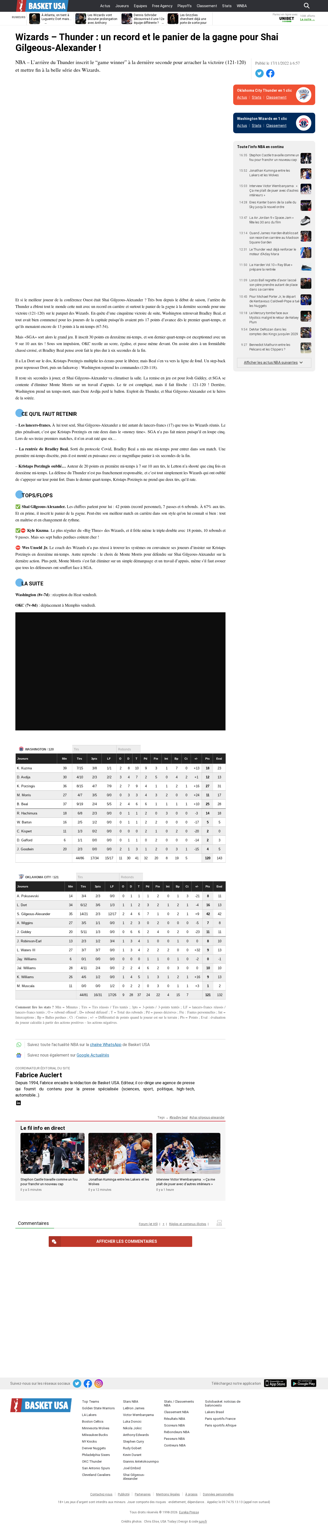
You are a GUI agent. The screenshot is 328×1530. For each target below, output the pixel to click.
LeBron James (134, 1408)
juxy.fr (203, 1521)
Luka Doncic (132, 1421)
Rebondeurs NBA (176, 1432)
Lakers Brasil (214, 1412)
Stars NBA (130, 1401)
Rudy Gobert (132, 1448)
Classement (276, 97)
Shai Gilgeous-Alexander (134, 1477)
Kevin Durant (132, 1455)
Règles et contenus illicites (187, 1224)
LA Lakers (89, 1415)
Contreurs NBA (175, 1445)
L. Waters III (26, 950)
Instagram (99, 1383)
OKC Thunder (92, 1461)
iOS (276, 1384)
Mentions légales (168, 1494)
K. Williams (25, 977)
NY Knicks (89, 1441)
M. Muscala (25, 986)
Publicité (123, 1494)
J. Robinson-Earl (29, 941)
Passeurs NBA (174, 1439)
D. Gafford (24, 840)
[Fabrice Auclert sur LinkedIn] (18, 1104)
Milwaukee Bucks (95, 1435)
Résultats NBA (174, 1419)
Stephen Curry (133, 1441)
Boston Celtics (93, 1421)
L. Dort (22, 905)
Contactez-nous (101, 1494)
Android (303, 1384)
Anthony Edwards (136, 1435)
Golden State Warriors (98, 1408)
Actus (242, 97)
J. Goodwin (25, 849)
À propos (191, 1494)
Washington (35, 749)
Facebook (270, 73)
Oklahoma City (38, 877)
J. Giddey (24, 932)
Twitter (259, 73)
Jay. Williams (27, 959)
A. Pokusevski (28, 896)
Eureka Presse (189, 1512)
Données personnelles (218, 1494)
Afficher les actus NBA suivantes (271, 362)
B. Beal (22, 804)
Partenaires (143, 1494)
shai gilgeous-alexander (207, 1117)
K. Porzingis (26, 786)
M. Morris (24, 795)
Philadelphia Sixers (96, 1455)
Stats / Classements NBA (179, 1403)
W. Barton (24, 822)
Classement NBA (176, 1412)
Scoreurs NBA (174, 1425)
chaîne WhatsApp (105, 1044)
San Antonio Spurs (96, 1468)
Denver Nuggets (94, 1448)
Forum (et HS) (148, 1224)
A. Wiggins (25, 923)
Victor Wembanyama (138, 1415)
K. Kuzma (24, 768)
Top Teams (90, 1401)
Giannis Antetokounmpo (141, 1461)
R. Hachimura (27, 813)
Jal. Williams (26, 968)
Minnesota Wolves (95, 1428)
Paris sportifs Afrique (220, 1425)
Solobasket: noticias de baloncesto (222, 1403)
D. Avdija (23, 777)
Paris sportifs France (220, 1419)
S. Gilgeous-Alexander (33, 914)
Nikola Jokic (132, 1428)
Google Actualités (93, 1055)
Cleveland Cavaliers (96, 1475)
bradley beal (179, 1117)
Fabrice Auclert (38, 1075)
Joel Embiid (132, 1468)
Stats (256, 97)
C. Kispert (24, 831)
